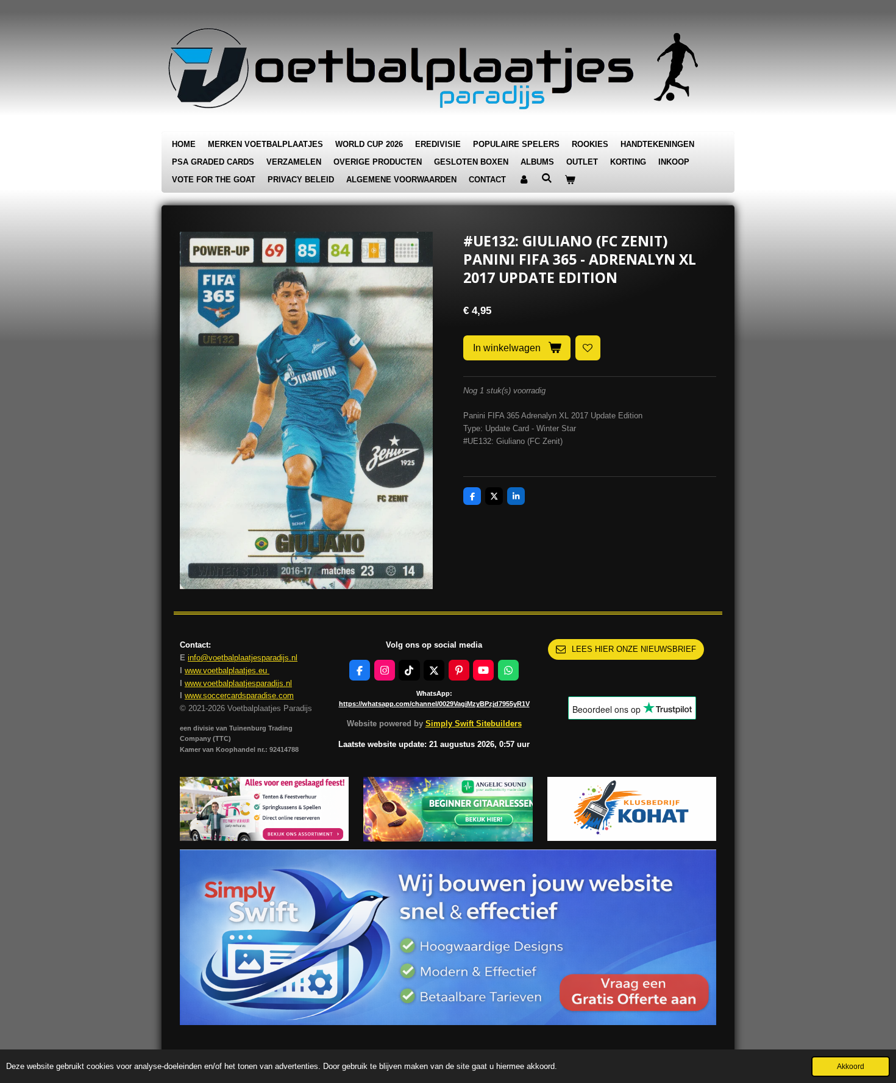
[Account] (523, 180)
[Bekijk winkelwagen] (569, 180)
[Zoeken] (546, 178)
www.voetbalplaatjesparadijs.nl (238, 683)
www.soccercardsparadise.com (239, 695)
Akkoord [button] (850, 1066)
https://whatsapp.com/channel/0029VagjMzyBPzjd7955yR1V (434, 703)
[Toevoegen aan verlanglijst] (587, 347)
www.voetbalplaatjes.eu (227, 670)
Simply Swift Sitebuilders (473, 723)
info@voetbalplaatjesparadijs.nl (242, 657)
